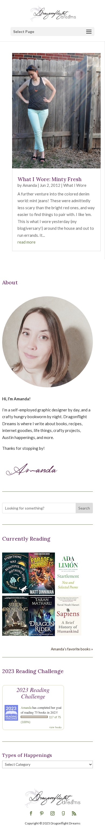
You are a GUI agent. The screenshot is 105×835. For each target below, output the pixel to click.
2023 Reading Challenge (33, 693)
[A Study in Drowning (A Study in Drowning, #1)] (15, 634)
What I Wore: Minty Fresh (50, 179)
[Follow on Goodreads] (63, 813)
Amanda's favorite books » (72, 649)
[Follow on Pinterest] (41, 813)
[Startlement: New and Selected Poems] (68, 591)
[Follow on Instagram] (52, 813)
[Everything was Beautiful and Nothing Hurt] (15, 591)
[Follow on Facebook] (31, 813)
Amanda (30, 185)
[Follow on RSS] (74, 813)
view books (55, 727)
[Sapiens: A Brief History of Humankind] (68, 633)
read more (27, 241)
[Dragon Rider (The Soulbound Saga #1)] (42, 634)
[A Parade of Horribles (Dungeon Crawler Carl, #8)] (42, 593)
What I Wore (74, 185)
